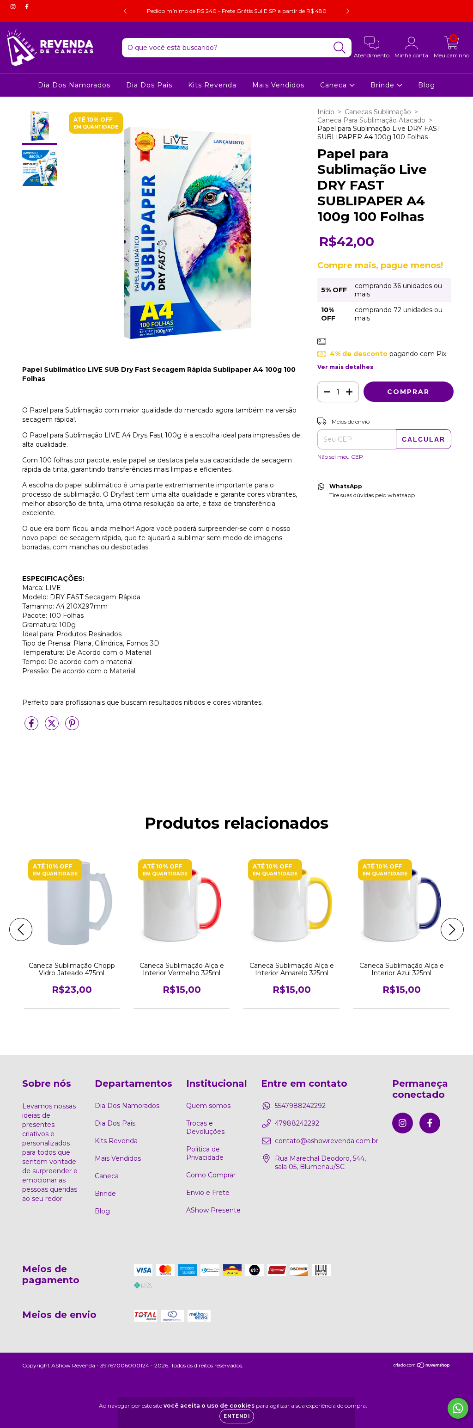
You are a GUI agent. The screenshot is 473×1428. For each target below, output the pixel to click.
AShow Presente (213, 1210)
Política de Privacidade (205, 1153)
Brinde (383, 85)
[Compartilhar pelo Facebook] (32, 727)
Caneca (334, 85)
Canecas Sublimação (378, 112)
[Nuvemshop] (422, 1366)
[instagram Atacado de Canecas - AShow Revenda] (14, 6)
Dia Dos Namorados (74, 85)
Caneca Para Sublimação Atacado (371, 120)
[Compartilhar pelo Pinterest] (72, 727)
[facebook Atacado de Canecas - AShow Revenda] (27, 6)
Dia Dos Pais (149, 85)
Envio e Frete (208, 1192)
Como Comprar (211, 1175)
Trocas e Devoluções (205, 1127)
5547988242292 (300, 1106)
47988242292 (297, 1123)
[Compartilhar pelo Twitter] (53, 727)
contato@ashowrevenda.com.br (326, 1141)
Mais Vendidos (278, 85)
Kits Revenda (212, 85)
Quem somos (208, 1106)
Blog (426, 85)
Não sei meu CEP (340, 456)
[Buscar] (340, 48)
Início (325, 112)
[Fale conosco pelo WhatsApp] (458, 1408)
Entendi (237, 1416)
